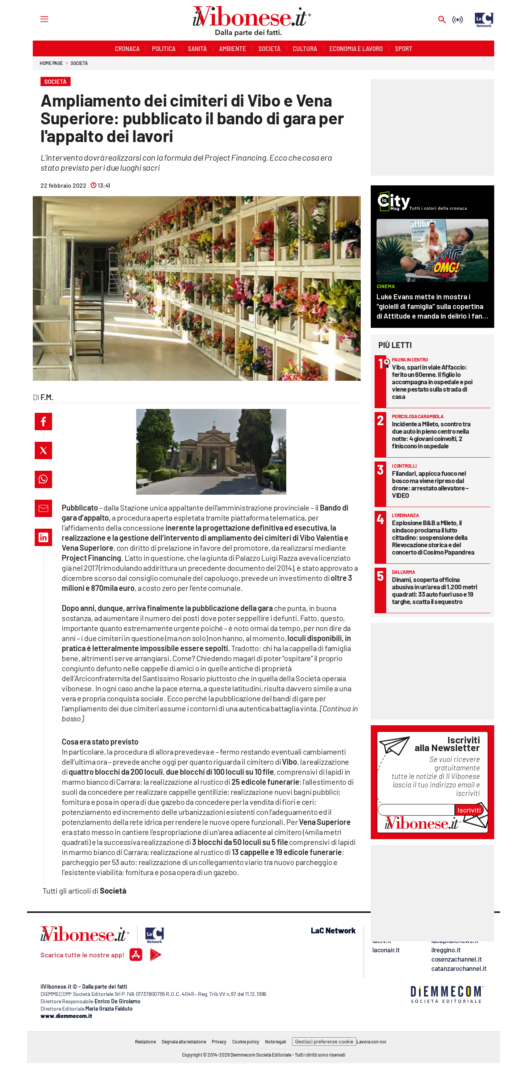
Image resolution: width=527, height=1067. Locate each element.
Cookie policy (245, 1041)
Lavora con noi (371, 1041)
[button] (43, 421)
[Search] (442, 20)
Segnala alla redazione (184, 1041)
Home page (51, 63)
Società (79, 63)
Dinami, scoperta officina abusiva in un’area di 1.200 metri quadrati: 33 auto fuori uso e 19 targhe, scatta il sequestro (434, 590)
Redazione (145, 1041)
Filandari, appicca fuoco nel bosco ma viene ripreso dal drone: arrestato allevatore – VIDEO (430, 484)
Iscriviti (469, 810)
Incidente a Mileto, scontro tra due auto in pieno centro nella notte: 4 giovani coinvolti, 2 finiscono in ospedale (431, 435)
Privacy (219, 1041)
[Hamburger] (37, 18)
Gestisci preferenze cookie (324, 1041)
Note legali (275, 1041)
